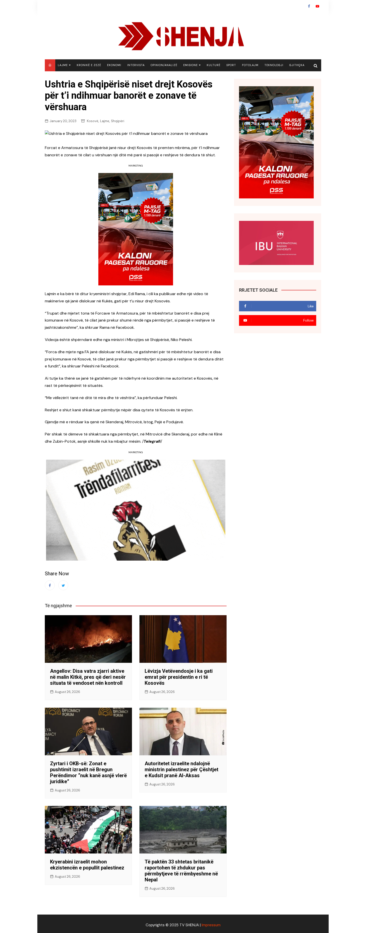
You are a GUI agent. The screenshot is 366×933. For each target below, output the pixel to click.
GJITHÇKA (297, 65)
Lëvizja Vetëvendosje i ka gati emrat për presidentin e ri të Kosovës (179, 677)
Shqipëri (117, 121)
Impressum (211, 925)
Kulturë (213, 65)
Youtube (317, 6)
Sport (231, 65)
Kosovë (92, 121)
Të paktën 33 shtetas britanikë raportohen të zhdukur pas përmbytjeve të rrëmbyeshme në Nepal (181, 871)
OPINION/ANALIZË (164, 65)
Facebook (309, 6)
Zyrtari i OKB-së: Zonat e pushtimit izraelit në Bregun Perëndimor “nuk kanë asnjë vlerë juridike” (88, 772)
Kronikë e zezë (89, 65)
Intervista (136, 65)
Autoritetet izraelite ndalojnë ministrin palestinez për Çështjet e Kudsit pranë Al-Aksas (181, 769)
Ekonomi (114, 65)
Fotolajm (250, 65)
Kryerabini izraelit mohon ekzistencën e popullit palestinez (87, 865)
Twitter (63, 585)
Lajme (63, 65)
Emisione (190, 65)
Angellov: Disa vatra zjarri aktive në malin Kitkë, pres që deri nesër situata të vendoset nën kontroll (88, 677)
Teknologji (273, 65)
